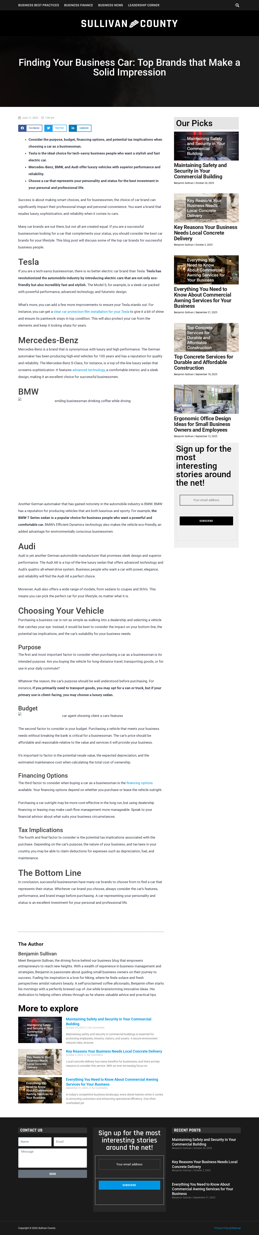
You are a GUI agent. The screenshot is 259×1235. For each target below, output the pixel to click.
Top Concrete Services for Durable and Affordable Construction (203, 362)
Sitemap (236, 1228)
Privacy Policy (222, 1228)
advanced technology (88, 370)
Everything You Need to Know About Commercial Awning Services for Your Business (202, 297)
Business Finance (78, 5)
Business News (110, 5)
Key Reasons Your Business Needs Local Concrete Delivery (114, 1051)
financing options (139, 783)
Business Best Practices (38, 5)
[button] (237, 5)
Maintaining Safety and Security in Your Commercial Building (200, 170)
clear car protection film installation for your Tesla (91, 312)
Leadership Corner (143, 5)
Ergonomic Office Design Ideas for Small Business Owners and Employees (202, 424)
